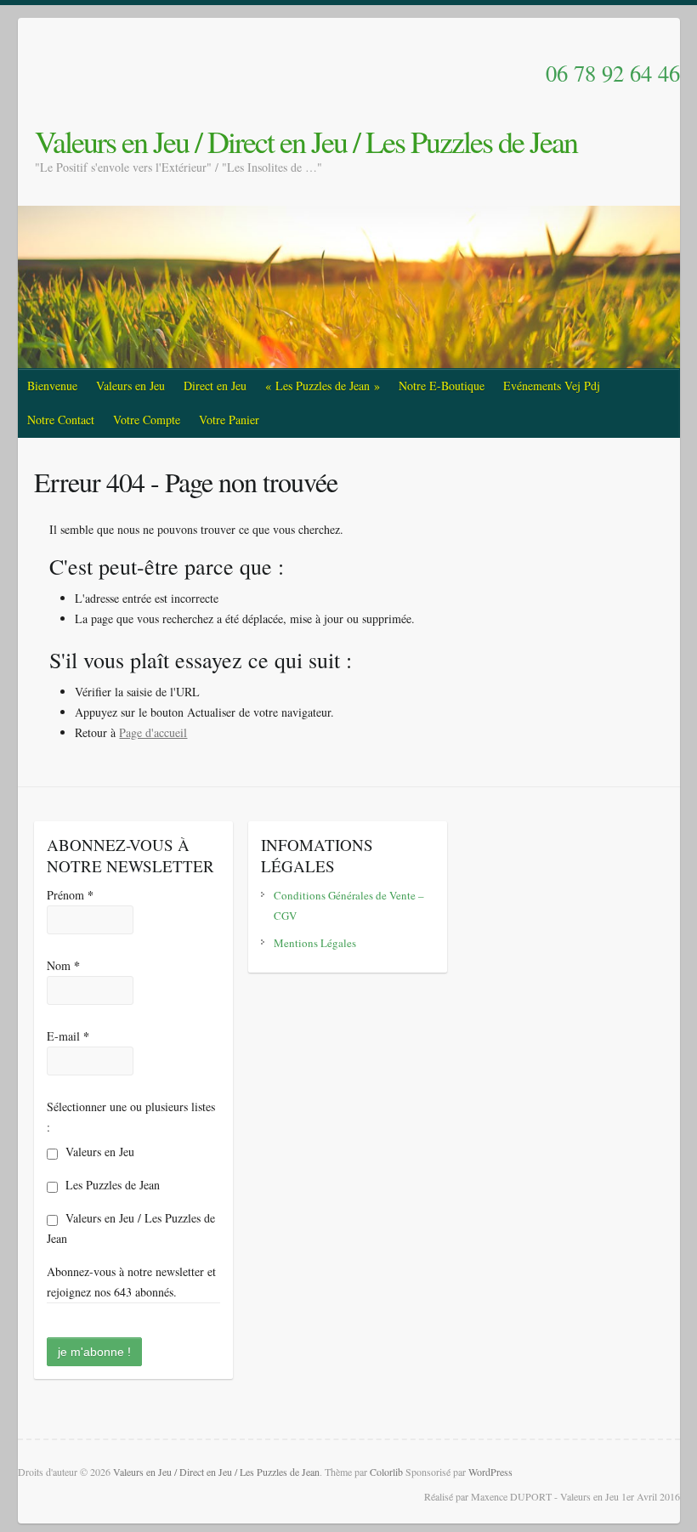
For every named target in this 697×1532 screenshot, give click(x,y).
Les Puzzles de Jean (111, 1185)
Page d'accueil (153, 732)
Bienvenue (52, 385)
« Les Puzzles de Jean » (322, 385)
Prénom (70, 895)
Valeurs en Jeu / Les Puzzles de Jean (131, 1228)
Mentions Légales (315, 942)
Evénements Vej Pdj (551, 385)
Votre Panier (229, 419)
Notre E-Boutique (441, 385)
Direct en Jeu (215, 385)
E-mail (68, 1036)
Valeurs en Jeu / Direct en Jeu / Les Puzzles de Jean (306, 141)
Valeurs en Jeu (130, 385)
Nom (63, 965)
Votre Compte (146, 419)
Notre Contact (60, 419)
